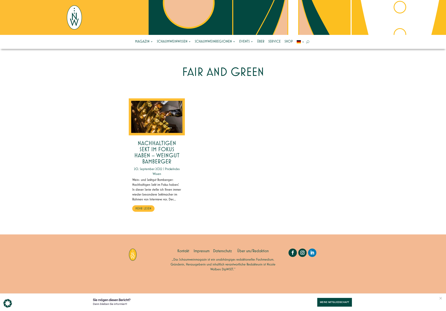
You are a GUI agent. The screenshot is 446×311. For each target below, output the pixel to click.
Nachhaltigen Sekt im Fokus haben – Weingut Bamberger (156, 152)
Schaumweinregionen (213, 41)
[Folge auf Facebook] (293, 253)
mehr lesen (143, 208)
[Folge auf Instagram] (302, 253)
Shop (288, 41)
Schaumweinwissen (172, 41)
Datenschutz (222, 251)
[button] (7, 303)
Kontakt (183, 251)
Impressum (202, 251)
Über (260, 41)
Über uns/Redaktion (253, 251)
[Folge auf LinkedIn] (312, 253)
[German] (300, 42)
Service (274, 41)
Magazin (142, 41)
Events (244, 41)
